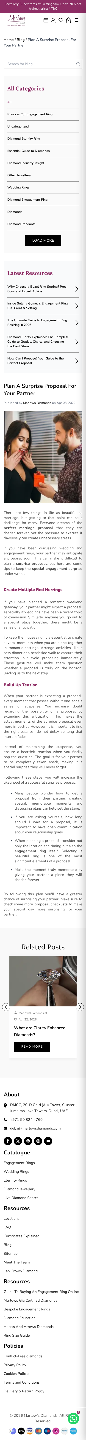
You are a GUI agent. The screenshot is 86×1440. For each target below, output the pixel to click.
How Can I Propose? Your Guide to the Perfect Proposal (35, 360)
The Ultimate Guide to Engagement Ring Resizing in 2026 (37, 322)
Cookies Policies (17, 1373)
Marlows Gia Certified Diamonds (30, 1300)
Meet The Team (17, 1262)
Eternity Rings (15, 1180)
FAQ (7, 1227)
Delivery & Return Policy (24, 1391)
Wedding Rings (16, 1171)
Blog (21, 39)
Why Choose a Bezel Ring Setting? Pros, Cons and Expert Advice (37, 288)
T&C (54, 8)
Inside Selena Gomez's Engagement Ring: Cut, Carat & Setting (37, 305)
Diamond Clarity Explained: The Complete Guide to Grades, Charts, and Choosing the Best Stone (38, 341)
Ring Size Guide (17, 1335)
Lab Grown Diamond (21, 1271)
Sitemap (10, 1253)
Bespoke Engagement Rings (27, 1309)
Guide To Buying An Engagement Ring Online (41, 1291)
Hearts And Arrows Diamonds (29, 1326)
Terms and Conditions (22, 1382)
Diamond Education (20, 1318)
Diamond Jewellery (19, 1189)
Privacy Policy (15, 1365)
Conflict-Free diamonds (23, 1356)
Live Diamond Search (21, 1197)
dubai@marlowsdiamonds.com (35, 1128)
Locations (11, 1218)
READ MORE (32, 1046)
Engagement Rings (19, 1162)
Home (9, 39)
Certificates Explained (21, 1236)
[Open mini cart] (68, 20)
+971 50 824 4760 (26, 1119)
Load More (43, 240)
